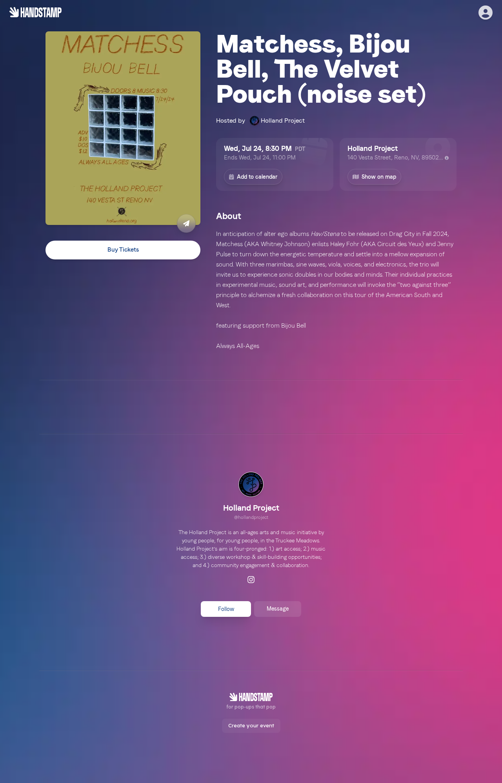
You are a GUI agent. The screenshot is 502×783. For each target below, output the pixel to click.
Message (278, 608)
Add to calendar (257, 177)
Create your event (251, 725)
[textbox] (336, 290)
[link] (251, 497)
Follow (226, 609)
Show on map (379, 177)
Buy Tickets (123, 250)
